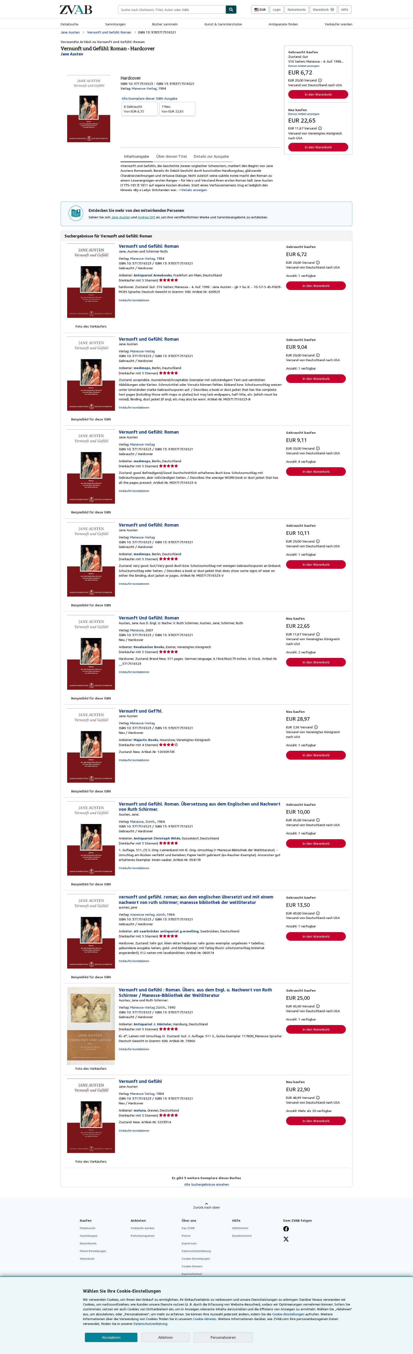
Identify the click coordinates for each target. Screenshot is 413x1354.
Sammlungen (115, 24)
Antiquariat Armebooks (153, 275)
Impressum (189, 1243)
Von (134, 108)
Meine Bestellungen (93, 1251)
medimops (142, 368)
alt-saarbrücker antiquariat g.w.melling (166, 931)
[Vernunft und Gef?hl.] (91, 786)
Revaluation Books (149, 647)
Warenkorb (87, 1258)
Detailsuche (69, 24)
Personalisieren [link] (223, 1337)
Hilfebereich (240, 1228)
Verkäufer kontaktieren (134, 300)
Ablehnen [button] (165, 1337)
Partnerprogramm (142, 1235)
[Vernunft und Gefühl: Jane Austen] (91, 1157)
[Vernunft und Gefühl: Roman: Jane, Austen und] (91, 321)
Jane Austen (120, 217)
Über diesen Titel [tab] (171, 156)
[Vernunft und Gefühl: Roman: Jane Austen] (91, 414)
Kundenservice (242, 1235)
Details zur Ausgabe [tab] (211, 156)
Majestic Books (146, 740)
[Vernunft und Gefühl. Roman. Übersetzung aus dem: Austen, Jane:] (91, 879)
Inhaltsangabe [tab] (136, 156)
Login (277, 9)
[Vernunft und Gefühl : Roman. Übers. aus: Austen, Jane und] (91, 1064)
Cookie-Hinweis (192, 1266)
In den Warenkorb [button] (318, 94)
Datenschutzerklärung (196, 1251)
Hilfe (344, 9)
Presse (186, 1235)
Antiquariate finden (283, 24)
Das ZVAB (188, 1228)
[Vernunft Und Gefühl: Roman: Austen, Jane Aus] (91, 693)
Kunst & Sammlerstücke (223, 24)
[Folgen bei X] (286, 1239)
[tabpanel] (200, 177)
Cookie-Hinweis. (205, 1319)
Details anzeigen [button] (194, 190)
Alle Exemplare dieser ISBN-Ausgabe (149, 98)
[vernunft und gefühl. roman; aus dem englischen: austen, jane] (91, 972)
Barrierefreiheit (192, 1274)
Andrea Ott (146, 217)
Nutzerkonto (297, 9)
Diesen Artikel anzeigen (304, 66)
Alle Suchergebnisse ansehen (206, 1184)
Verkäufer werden (338, 24)
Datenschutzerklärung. (151, 1324)
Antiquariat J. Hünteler (153, 1024)
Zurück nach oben (206, 1207)
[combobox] (172, 9)
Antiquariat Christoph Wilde (157, 838)
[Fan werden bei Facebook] (286, 1229)
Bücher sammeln (165, 24)
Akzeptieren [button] (111, 1337)
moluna (140, 1110)
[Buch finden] (231, 9)
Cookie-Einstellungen (288, 1314)
